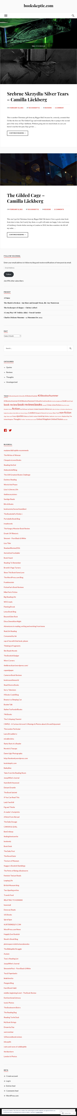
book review (10, 404)
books (38, 404)
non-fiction (65, 412)
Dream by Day (9, 1027)
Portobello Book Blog (12, 519)
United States (57, 419)
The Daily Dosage (10, 822)
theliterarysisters (10, 494)
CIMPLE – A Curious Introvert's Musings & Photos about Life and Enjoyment (32, 724)
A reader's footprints (12, 812)
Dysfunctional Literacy (12, 998)
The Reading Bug (10, 1012)
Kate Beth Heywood (11, 783)
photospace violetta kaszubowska (16, 944)
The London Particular (12, 729)
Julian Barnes (68, 409)
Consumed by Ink (10, 636)
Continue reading (15, 134)
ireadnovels (8, 524)
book (64, 401)
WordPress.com (12, 1096)
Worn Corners (9, 661)
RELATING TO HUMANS (13, 900)
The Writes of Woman (12, 455)
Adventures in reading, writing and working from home (24, 626)
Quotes (9, 367)
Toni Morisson (29, 419)
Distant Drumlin (10, 788)
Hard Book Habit (10, 988)
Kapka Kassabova (8, 413)
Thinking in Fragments (12, 646)
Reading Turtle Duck (11, 1017)
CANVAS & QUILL (10, 827)
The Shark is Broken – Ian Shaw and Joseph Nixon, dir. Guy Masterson (31, 303)
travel (34, 419)
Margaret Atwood (40, 413)
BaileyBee (7, 768)
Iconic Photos (9, 1003)
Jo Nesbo (62, 409)
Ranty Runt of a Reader (12, 744)
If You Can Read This (11, 797)
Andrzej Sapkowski (57, 401)
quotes (20, 416)
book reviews (26, 404)
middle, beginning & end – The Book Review (20, 993)
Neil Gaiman (49, 413)
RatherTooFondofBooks (13, 709)
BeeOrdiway (8, 832)
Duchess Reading (10, 480)
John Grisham (56, 409)
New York (56, 413)
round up (41, 416)
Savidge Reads (9, 499)
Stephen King (65, 416)
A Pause (7, 298)
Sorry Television (10, 690)
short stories (58, 416)
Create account (12, 1076)
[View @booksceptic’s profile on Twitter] (11, 430)
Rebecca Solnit (28, 416)
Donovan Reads (10, 910)
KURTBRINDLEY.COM (12, 924)
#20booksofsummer (48, 395)
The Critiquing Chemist (12, 719)
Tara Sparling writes (11, 890)
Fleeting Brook (9, 607)
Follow (8, 274)
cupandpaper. (9, 670)
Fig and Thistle (9, 807)
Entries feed (10, 1086)
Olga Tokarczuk (8, 416)
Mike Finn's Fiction (10, 592)
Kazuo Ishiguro (24, 413)
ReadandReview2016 (12, 548)
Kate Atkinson (16, 413)
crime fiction (56, 405)
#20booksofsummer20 (11, 401)
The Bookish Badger (11, 656)
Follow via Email (12, 256)
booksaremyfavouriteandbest (15, 509)
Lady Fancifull (9, 802)
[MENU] (6, 15)
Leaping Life (8, 880)
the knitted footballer (12, 553)
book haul (70, 401)
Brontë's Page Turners (12, 568)
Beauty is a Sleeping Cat (13, 700)
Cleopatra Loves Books (12, 460)
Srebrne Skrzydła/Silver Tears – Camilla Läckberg (38, 96)
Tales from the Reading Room (15, 773)
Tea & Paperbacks (10, 973)
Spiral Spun (8, 920)
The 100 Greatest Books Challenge (17, 475)
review (35, 416)
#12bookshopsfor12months (16, 396)
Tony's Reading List (11, 959)
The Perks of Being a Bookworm (16, 871)
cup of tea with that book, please (16, 641)
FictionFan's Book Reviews (14, 587)
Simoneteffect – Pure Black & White (17, 968)
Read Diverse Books (11, 685)
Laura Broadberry (10, 734)
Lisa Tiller (7, 543)
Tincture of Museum (11, 861)
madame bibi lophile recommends (16, 450)
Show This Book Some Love (14, 572)
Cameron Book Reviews (13, 675)
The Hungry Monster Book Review (17, 528)
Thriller (23, 419)
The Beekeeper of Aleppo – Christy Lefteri (20, 308)
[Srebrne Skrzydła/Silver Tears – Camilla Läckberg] (38, 83)
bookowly (7, 841)
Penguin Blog (9, 983)
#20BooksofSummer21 (28, 401)
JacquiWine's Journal (11, 778)
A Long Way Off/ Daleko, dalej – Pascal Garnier (22, 312)
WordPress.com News (12, 929)
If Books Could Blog (11, 695)
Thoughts (10, 377)
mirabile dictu (9, 739)
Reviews (48, 108)
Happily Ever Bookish (12, 934)
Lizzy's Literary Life (11, 489)
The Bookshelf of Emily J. (13, 514)
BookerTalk (8, 704)
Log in (8, 1081)
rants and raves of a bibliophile (15, 1047)
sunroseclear (9, 1032)
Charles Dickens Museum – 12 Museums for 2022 (23, 317)
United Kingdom (43, 419)
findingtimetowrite (11, 836)
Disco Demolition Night (12, 621)
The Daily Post (9, 851)
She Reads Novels (10, 651)
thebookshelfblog (10, 470)
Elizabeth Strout (8, 409)
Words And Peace (10, 485)
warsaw (65, 419)
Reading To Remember (12, 563)
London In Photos (10, 1056)
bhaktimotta (8, 978)
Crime (49, 405)
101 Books (8, 915)
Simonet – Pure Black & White (15, 538)
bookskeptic (34, 108)
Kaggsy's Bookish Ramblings (14, 866)
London (31, 413)
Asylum (6, 954)
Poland (14, 416)
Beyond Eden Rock (11, 617)
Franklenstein (9, 582)
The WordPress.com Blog (13, 577)
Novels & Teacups (10, 748)
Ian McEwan (23, 409)
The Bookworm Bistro (12, 1008)
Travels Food (9, 895)
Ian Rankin (30, 409)
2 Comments (59, 209)
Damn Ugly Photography (13, 753)
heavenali (7, 905)
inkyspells (7, 1042)
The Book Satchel (10, 792)
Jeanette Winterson (45, 409)
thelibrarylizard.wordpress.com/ (16, 665)
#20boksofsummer (31, 396)
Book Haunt (8, 558)
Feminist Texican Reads (12, 876)
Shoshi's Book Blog (11, 939)
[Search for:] (38, 348)
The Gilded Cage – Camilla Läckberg (26, 198)
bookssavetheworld (11, 680)
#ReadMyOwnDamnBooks (44, 401)
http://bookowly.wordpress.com (16, 758)
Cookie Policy (39, 1112)
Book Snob (8, 846)
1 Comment (59, 108)
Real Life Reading (10, 631)
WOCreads (8, 602)
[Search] (71, 15)
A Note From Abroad (11, 817)
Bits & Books (8, 504)
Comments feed (12, 1091)
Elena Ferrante (65, 405)
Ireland (36, 409)
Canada (44, 405)
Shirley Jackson (49, 416)
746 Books (8, 714)
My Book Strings (10, 1022)
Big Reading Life (10, 597)
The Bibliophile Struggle (13, 949)
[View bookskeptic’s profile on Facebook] (6, 430)
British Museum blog (11, 885)
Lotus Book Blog (10, 612)
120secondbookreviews (13, 1037)
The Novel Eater (10, 856)
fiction (16, 408)
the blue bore (9, 1052)
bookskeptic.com (38, 5)
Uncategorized (11, 382)
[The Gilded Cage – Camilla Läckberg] (38, 185)
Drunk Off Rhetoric (11, 533)
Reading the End (10, 465)
